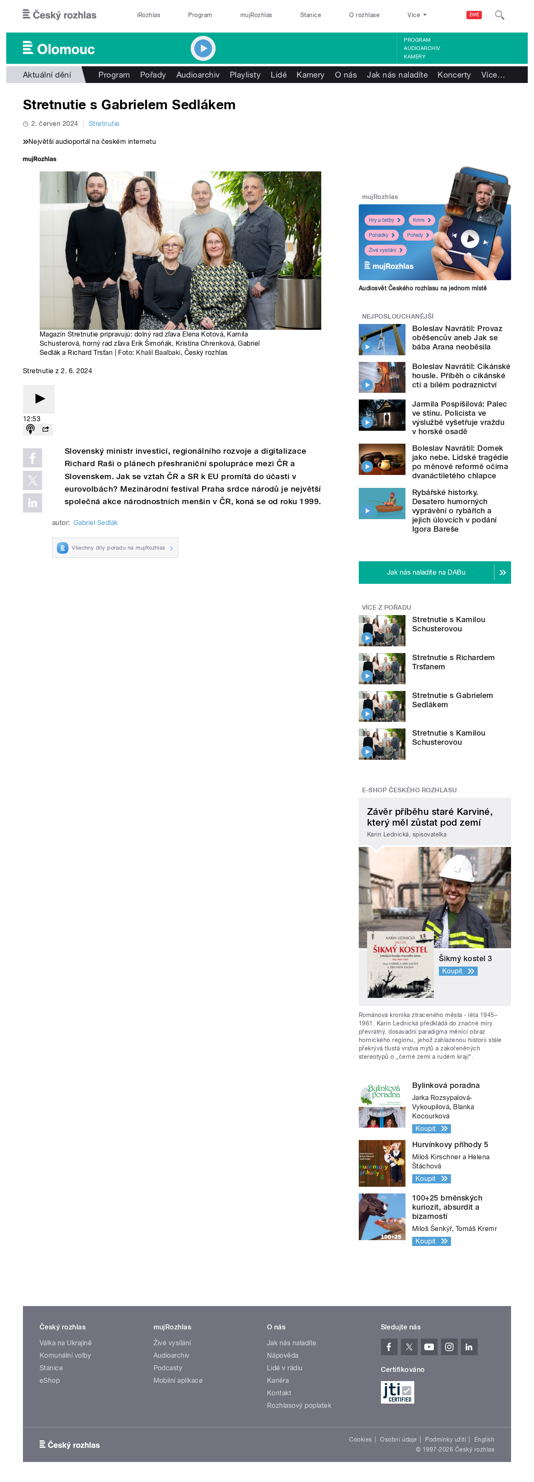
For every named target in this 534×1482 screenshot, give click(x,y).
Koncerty (454, 74)
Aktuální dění (47, 74)
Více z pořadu (387, 607)
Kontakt (279, 1393)
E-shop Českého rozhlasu (409, 790)
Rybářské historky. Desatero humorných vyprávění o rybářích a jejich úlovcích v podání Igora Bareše (454, 510)
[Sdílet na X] (32, 480)
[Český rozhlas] (59, 15)
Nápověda (283, 1355)
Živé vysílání (382, 250)
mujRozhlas (256, 15)
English (484, 1439)
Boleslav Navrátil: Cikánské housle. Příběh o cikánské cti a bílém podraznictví (461, 375)
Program (200, 15)
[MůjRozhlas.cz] (39, 160)
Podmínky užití (445, 1439)
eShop (50, 1380)
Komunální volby (65, 1355)
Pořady (153, 74)
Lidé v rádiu (285, 1368)
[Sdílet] (45, 430)
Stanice (310, 15)
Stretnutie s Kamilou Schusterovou (449, 624)
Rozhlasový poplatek (299, 1405)
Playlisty (245, 74)
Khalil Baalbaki (158, 353)
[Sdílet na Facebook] (32, 457)
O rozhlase (364, 15)
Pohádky (378, 235)
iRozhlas (149, 15)
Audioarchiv (422, 48)
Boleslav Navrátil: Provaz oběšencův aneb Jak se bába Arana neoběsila (457, 337)
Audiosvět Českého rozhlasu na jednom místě (423, 288)
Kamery (415, 57)
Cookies (360, 1439)
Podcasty (168, 1368)
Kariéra (278, 1380)
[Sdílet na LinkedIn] (32, 502)
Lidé (279, 74)
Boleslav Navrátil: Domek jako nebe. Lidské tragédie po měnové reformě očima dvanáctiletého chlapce (460, 462)
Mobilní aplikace (178, 1380)
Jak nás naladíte (397, 74)
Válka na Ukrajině (66, 1343)
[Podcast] (30, 430)
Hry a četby (381, 220)
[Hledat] (500, 15)
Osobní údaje (398, 1439)
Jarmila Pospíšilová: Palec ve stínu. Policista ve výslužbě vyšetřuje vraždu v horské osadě (459, 417)
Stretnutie (104, 124)
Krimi (419, 220)
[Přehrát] (39, 399)
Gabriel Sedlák (95, 523)
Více (493, 74)
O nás (346, 74)
